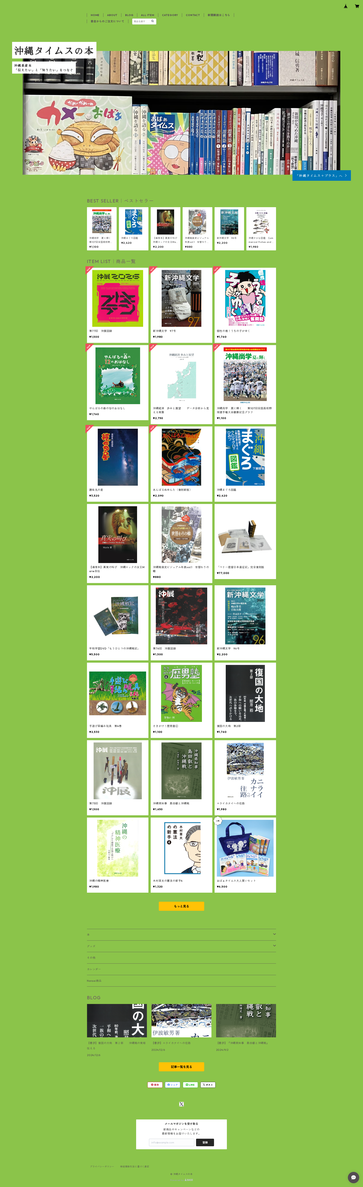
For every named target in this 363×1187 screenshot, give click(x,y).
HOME (95, 15)
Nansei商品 (94, 980)
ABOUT (112, 15)
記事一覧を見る (181, 1067)
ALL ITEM (147, 15)
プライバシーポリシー (102, 1166)
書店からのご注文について (107, 21)
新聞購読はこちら (219, 15)
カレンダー (94, 969)
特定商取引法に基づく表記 (134, 1166)
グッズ (91, 946)
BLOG (129, 15)
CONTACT (193, 15)
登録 (205, 1142)
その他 (91, 957)
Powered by (177, 1180)
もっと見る (181, 906)
